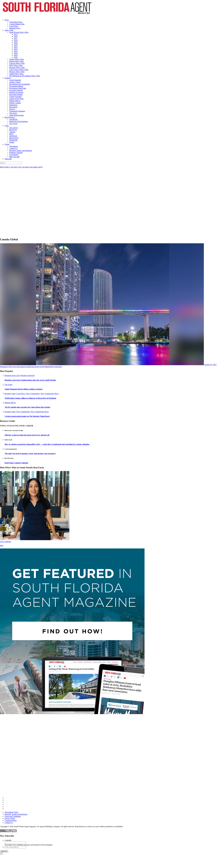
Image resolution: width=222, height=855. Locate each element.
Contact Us (13, 148)
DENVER (13, 136)
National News (14, 28)
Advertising (13, 146)
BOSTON (13, 130)
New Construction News (49, 394)
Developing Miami (16, 86)
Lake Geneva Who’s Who (18, 70)
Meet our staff (14, 157)
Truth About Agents (16, 115)
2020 (16, 45)
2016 (16, 36)
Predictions (13, 105)
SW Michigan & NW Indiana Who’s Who (24, 76)
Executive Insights (16, 90)
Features (8, 78)
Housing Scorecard (16, 92)
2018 (16, 41)
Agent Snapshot (15, 80)
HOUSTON (13, 138)
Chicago (12, 132)
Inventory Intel (10, 394)
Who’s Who (9, 30)
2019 (16, 43)
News (7, 20)
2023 (16, 51)
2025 (16, 55)
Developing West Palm (17, 88)
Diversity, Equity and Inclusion (20, 150)
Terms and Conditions (13, 816)
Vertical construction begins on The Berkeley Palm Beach (27, 416)
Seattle (11, 142)
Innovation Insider (16, 94)
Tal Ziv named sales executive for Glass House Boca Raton (27, 407)
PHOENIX (13, 140)
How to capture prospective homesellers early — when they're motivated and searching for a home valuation (47, 444)
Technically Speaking (17, 111)
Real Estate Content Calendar (16, 463)
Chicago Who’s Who (17, 63)
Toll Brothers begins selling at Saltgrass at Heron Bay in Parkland (30, 398)
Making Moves (14, 101)
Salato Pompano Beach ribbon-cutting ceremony (24, 389)
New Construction (33, 394)
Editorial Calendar (16, 153)
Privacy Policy (10, 818)
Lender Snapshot (15, 97)
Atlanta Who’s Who (16, 59)
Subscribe (8, 159)
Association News (16, 22)
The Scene (13, 113)
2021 (16, 47)
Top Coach (13, 124)
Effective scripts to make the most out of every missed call (27, 435)
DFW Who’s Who (16, 65)
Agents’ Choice (15, 82)
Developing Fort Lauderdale (19, 84)
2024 (16, 53)
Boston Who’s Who (16, 61)
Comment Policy (11, 820)
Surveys (12, 109)
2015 (16, 34)
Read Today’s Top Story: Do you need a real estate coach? (21, 167)
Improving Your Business (18, 121)
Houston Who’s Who (17, 68)
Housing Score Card (12, 375)
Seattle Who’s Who (16, 74)
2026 (16, 57)
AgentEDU (13, 119)
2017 (16, 39)
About (7, 144)
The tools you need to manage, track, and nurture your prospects (30, 453)
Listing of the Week (16, 99)
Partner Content (15, 103)
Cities (7, 126)
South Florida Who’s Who (18, 32)
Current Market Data (16, 24)
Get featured (13, 155)
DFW (11, 134)
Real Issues (13, 107)
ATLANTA (13, 128)
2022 (16, 49)
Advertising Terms (11, 812)
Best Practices (10, 117)
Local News (13, 26)
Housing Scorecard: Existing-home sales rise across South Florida (30, 380)
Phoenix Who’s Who (17, 72)
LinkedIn (8, 840)
